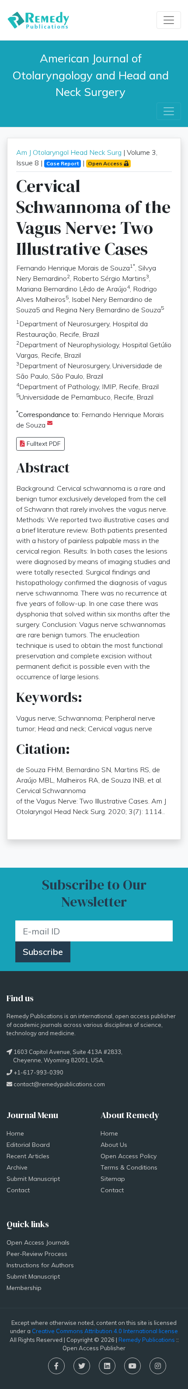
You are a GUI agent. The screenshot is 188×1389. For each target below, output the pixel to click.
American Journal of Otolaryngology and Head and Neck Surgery (92, 75)
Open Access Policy (129, 1156)
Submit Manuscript (33, 1179)
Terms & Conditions (129, 1167)
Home (15, 1133)
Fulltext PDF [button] (43, 444)
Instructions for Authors (40, 1265)
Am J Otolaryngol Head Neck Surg (69, 152)
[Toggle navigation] (169, 20)
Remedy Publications (146, 1339)
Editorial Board (28, 1145)
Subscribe (43, 951)
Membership (24, 1288)
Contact (18, 1190)
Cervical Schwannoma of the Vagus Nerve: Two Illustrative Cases (93, 217)
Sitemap (113, 1179)
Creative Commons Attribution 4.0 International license (105, 1330)
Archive (17, 1167)
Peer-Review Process (37, 1254)
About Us (114, 1145)
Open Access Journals (38, 1242)
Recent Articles (28, 1156)
